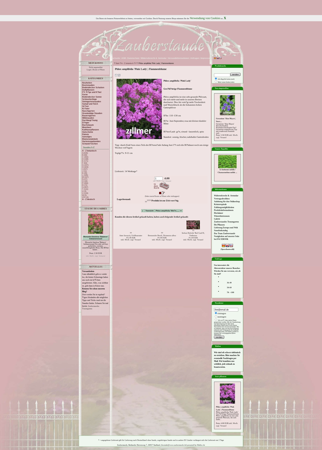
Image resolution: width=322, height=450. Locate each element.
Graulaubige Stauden (92, 113)
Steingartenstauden (91, 101)
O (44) (85, 181)
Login (89, 70)
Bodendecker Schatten (93, 87)
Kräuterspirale (220, 204)
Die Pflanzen (219, 225)
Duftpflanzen (88, 90)
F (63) (84, 163)
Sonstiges (87, 137)
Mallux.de (201, 445)
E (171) (85, 161)
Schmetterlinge (89, 99)
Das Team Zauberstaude (224, 233)
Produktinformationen (223, 210)
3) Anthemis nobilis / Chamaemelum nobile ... (227, 161)
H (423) (85, 167)
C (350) (85, 157)
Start (117, 63)
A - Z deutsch (88, 199)
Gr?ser (85, 106)
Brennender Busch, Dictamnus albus (162, 235)
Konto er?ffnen (99, 70)
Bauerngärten (88, 115)
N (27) (84, 179)
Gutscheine (87, 132)
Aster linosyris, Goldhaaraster (130, 235)
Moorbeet (86, 127)
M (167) (85, 177)
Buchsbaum (88, 125)
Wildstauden (88, 118)
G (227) (85, 165)
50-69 (229, 288)
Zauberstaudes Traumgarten (226, 222)
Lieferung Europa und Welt (226, 227)
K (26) (84, 173)
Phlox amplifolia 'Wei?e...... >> (169, 211)
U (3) (84, 191)
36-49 (229, 283)
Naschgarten (88, 111)
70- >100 (230, 292)
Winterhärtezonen (222, 216)
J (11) (84, 171)
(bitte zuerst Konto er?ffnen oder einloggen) (162, 196)
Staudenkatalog (221, 230)
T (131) (85, 189)
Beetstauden (88, 85)
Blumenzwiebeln (90, 139)
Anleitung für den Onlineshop (227, 201)
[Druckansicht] (116, 76)
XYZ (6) (85, 197)
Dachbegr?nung (89, 120)
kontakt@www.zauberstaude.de (174, 445)
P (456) (85, 183)
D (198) (85, 159)
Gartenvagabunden (91, 141)
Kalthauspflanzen (90, 130)
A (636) (85, 153)
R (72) (84, 185)
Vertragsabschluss (222, 198)
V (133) (85, 193)
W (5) (84, 195)
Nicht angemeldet (95, 67)
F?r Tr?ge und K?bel (91, 92)
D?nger (85, 122)
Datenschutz (133, 58)
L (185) (85, 175)
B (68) (84, 155)
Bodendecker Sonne (92, 97)
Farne (85, 94)
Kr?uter (86, 108)
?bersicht (149, 211)
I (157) (85, 169)
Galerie (217, 219)
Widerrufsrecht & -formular (226, 195)
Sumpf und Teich (90, 104)
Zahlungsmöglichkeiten (224, 207)
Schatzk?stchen (90, 144)
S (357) (85, 187)
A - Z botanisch (127, 63)
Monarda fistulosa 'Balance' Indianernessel (95, 238)
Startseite (115, 58)
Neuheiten (87, 83)
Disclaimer (218, 213)
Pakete (85, 134)
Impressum (206, 58)
